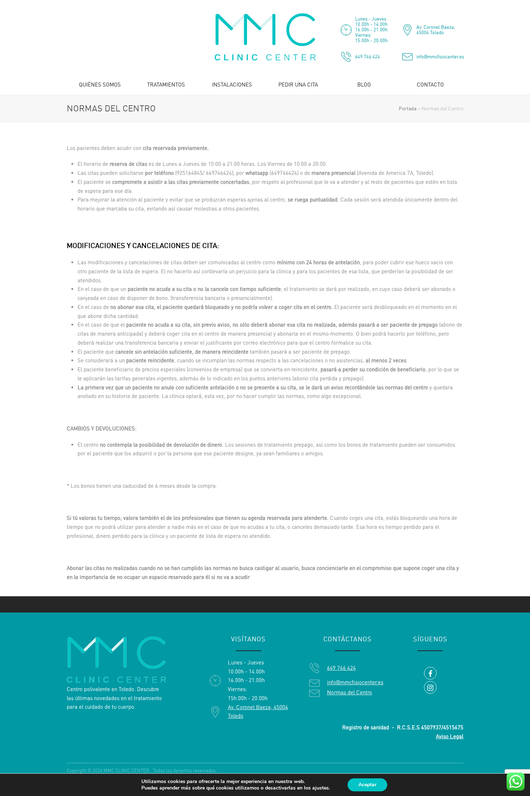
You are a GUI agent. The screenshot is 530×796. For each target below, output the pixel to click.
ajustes (320, 788)
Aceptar (367, 784)
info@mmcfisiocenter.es (440, 56)
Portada (407, 108)
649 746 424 (367, 56)
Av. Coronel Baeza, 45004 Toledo (435, 29)
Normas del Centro (349, 692)
